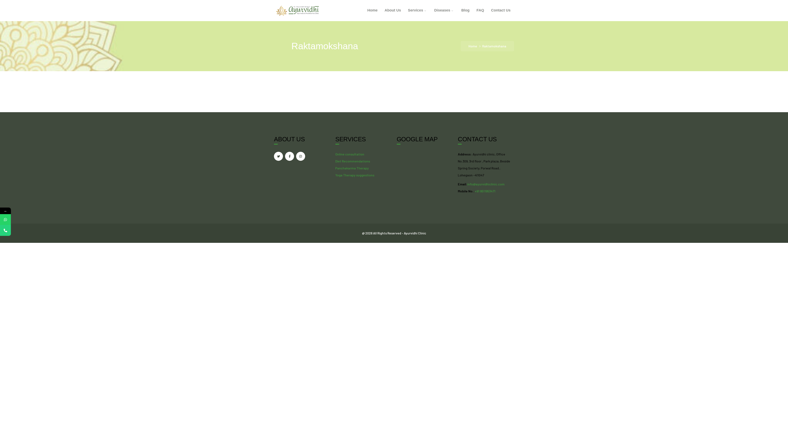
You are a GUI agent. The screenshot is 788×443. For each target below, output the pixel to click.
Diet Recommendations (352, 161)
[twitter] (278, 156)
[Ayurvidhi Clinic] (297, 10)
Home (472, 46)
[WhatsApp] (5, 219)
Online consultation (349, 154)
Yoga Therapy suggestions (354, 175)
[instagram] (300, 156)
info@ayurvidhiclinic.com (486, 184)
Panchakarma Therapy (352, 168)
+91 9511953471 (485, 191)
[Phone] (5, 230)
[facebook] (289, 156)
